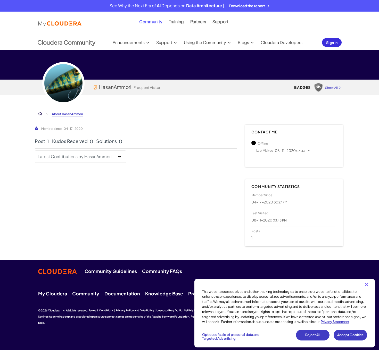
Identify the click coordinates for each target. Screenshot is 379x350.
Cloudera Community (66, 42)
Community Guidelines (111, 271)
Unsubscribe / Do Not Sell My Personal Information (188, 310)
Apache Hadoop (59, 316)
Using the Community (205, 42)
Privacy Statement (335, 322)
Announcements (129, 42)
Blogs (243, 42)
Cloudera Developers (281, 42)
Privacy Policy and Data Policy (135, 310)
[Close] (366, 284)
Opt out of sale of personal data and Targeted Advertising (231, 336)
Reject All (312, 335)
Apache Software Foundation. (171, 316)
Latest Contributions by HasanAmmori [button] (75, 156)
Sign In (331, 42)
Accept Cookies (350, 335)
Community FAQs (162, 271)
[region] (284, 313)
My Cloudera (52, 293)
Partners (198, 21)
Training (176, 21)
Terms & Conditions (101, 310)
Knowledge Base (164, 293)
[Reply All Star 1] (318, 87)
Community (150, 21)
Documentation (122, 293)
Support (220, 21)
